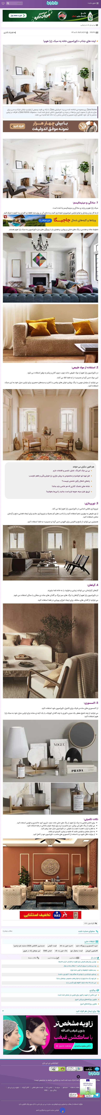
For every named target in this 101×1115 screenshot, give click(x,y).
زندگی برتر (53, 1090)
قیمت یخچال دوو (76, 950)
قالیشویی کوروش (92, 950)
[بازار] (57, 1069)
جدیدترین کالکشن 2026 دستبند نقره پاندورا (29, 945)
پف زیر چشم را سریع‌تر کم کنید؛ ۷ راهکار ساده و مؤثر (80, 966)
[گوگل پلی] (74, 1069)
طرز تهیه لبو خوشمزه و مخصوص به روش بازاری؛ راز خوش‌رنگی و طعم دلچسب (59, 476)
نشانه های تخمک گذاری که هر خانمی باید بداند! (71, 486)
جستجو (65, 1087)
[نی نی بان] (52, 3)
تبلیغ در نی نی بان (13, 1087)
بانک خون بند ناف (61, 950)
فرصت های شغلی (37, 1087)
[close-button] (78, 1077)
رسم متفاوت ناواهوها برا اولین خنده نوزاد (83, 970)
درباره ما (57, 1087)
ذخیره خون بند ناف (66, 945)
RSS (45, 1090)
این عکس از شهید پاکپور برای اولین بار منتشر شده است (77, 995)
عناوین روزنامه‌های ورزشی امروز (86, 999)
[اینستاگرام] (76, 1097)
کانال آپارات (25, 1087)
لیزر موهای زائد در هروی (31, 950)
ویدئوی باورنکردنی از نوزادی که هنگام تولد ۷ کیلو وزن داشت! (77, 974)
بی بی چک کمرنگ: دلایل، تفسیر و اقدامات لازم (71, 470)
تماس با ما (49, 1087)
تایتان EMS (47, 950)
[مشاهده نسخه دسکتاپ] (3, 3)
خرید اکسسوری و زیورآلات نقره (87, 945)
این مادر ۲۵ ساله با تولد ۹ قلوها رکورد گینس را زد (81, 983)
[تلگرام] (92, 1097)
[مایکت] (92, 1069)
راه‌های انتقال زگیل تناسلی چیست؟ (76, 481)
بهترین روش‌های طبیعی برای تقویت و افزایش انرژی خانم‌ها (77, 962)
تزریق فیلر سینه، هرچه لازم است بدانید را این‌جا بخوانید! (68, 491)
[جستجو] (8, 3)
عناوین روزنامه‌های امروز (88, 1004)
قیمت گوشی (52, 945)
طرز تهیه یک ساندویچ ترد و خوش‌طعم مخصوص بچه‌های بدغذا (76, 978)
